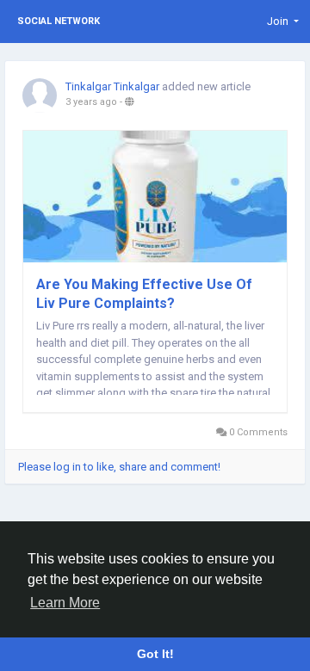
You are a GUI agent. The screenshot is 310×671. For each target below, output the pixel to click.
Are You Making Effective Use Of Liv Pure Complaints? (144, 293)
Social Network (58, 21)
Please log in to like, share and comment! (119, 466)
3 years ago (91, 102)
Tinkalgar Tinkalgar (112, 86)
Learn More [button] (65, 602)
